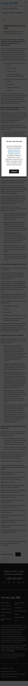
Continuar (14, 171)
